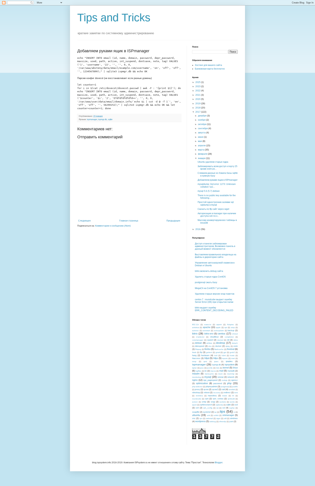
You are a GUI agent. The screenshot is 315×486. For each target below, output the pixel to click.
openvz (234, 380)
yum (231, 421)
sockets (222, 402)
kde (217, 368)
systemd (207, 412)
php (229, 383)
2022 (198, 90)
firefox (208, 349)
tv (234, 412)
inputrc (225, 358)
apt (225, 327)
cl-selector (200, 337)
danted (220, 340)
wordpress (200, 421)
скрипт (219, 325)
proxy (197, 389)
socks (232, 402)
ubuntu (196, 415)
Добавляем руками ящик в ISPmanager (218, 180)
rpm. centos (218, 399)
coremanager (197, 340)
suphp (232, 408)
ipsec (216, 361)
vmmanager (228, 415)
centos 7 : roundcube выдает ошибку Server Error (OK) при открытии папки (214, 300)
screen (195, 402)
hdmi (224, 355)
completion (229, 337)
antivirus (195, 327)
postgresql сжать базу (206, 282)
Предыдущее (173, 220)
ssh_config (207, 408)
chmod (235, 334)
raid (223, 389)
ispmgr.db (102, 119)
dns (209, 346)
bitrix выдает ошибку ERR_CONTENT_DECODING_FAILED (214, 309)
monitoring (196, 377)
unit (208, 415)
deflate (209, 343)
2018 (198, 107)
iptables (229, 361)
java (202, 368)
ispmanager (92, 119)
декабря (202, 115)
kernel (226, 367)
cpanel (210, 340)
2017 (198, 112)
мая (200, 141)
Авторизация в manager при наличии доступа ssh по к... (217, 214)
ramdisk (232, 389)
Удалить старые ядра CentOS (210, 276)
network (230, 377)
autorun (195, 331)
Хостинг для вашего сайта (208, 65)
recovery (216, 393)
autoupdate (219, 331)
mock (220, 374)
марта (201, 149)
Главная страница (128, 220)
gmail (218, 352)
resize (224, 396)
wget (218, 418)
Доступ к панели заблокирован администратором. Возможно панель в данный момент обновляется (215, 246)
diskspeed (199, 346)
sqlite (110, 119)
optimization (202, 383)
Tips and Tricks (113, 17)
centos (221, 333)
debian (198, 343)
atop (233, 327)
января (202, 158)
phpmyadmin (211, 386)
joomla (210, 368)
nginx (195, 380)
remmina (199, 396)
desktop (220, 342)
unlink (216, 415)
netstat (220, 377)
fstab (194, 352)
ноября (202, 120)
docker (218, 346)
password (217, 383)
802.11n (195, 325)
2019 (198, 103)
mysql (207, 376)
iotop (194, 361)
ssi (217, 408)
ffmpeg (198, 349)
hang (194, 355)
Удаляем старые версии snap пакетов (214, 294)
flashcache (218, 349)
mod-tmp (230, 374)
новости (207, 325)
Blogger (218, 462)
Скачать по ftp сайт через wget (213, 209)
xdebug (212, 421)
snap (213, 402)
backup (231, 330)
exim (236, 346)
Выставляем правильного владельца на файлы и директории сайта (215, 255)
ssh (197, 408)
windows (234, 418)
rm (233, 396)
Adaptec (230, 325)
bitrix (195, 333)
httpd (206, 358)
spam (194, 405)
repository (212, 395)
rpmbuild (231, 399)
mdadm (196, 373)
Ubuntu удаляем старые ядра (213, 162)
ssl (223, 408)
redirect (227, 392)
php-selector (197, 387)
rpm (207, 399)
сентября (203, 128)
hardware (205, 355)
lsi (206, 371)
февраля (203, 154)
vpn (201, 418)
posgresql (225, 387)
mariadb (231, 371)
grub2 (232, 352)
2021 (198, 95)
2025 (198, 82)
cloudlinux (214, 337)
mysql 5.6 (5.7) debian (209, 191)
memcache (209, 374)
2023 (198, 86)
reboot (206, 392)
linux (235, 367)
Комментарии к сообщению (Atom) (113, 226)
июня (201, 137)
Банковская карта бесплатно (210, 69)
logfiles (198, 371)
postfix (235, 387)
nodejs (224, 380)
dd (228, 340)
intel (233, 358)
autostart (206, 331)
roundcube (196, 399)
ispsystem (229, 364)
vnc (193, 418)
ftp (201, 352)
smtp (204, 402)
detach (235, 343)
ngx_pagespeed (210, 380)
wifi (225, 418)
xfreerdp (222, 421)
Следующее (84, 220)
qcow (206, 389)
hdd (215, 355)
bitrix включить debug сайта (209, 271)
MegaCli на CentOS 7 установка (211, 288)
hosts (232, 355)
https (215, 358)
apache (206, 327)
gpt (224, 352)
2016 (198, 229)
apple (218, 327)
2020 (198, 99)
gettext (209, 352)
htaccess (196, 358)
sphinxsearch (206, 405)
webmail (209, 418)
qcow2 (215, 389)
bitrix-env (208, 333)
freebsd (230, 349)
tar (215, 412)
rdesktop (196, 392)
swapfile (195, 412)
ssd (236, 405)
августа (202, 132)
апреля (202, 145)
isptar (194, 368)
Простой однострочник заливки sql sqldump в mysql (216, 203)
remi (236, 393)
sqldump (219, 405)
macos (213, 371)
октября (202, 124)
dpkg (227, 346)
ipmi (205, 361)
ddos (236, 340)
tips (222, 411)
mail (221, 371)
